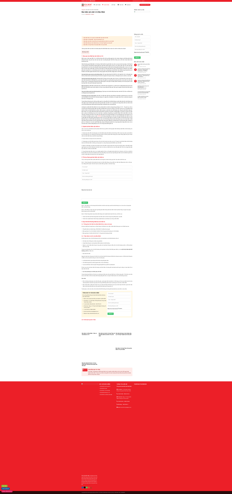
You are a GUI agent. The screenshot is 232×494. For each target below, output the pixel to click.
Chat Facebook (5, 488)
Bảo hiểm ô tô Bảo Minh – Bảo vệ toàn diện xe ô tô (94, 39)
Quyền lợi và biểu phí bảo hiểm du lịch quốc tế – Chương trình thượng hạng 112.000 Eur (144, 69)
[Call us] (87, 488)
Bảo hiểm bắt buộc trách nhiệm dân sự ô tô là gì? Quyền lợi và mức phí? (98, 42)
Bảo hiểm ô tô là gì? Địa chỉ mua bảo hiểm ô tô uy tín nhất (95, 44)
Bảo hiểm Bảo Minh (91, 492)
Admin (92, 14)
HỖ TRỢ (113, 4)
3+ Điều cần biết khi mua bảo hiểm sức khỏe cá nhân (143, 97)
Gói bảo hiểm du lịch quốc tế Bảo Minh (144, 65)
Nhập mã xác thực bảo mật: (87, 189)
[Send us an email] (149, 0)
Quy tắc (143, 0)
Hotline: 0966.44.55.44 (7, 491)
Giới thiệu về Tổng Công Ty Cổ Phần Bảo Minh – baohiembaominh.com (143, 87)
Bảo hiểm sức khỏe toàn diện (106, 394)
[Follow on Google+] (89, 488)
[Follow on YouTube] (91, 488)
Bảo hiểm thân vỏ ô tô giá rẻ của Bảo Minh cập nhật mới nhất (96, 37)
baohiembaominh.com (136, 0)
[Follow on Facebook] (145, 0)
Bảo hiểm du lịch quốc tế (105, 386)
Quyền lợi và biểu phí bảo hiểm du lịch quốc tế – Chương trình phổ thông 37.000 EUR (144, 81)
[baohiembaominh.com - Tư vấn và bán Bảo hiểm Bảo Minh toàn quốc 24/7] (87, 5)
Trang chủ (83, 9)
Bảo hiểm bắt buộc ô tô (105, 392)
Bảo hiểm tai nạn (103, 388)
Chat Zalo (4, 486)
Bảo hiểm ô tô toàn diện (105, 390)
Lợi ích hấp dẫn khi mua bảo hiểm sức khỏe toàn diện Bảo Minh (144, 92)
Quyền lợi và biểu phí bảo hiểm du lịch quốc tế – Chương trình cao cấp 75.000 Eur (144, 75)
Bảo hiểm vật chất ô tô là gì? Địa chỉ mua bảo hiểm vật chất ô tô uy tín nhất (99, 41)
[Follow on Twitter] (148, 0)
